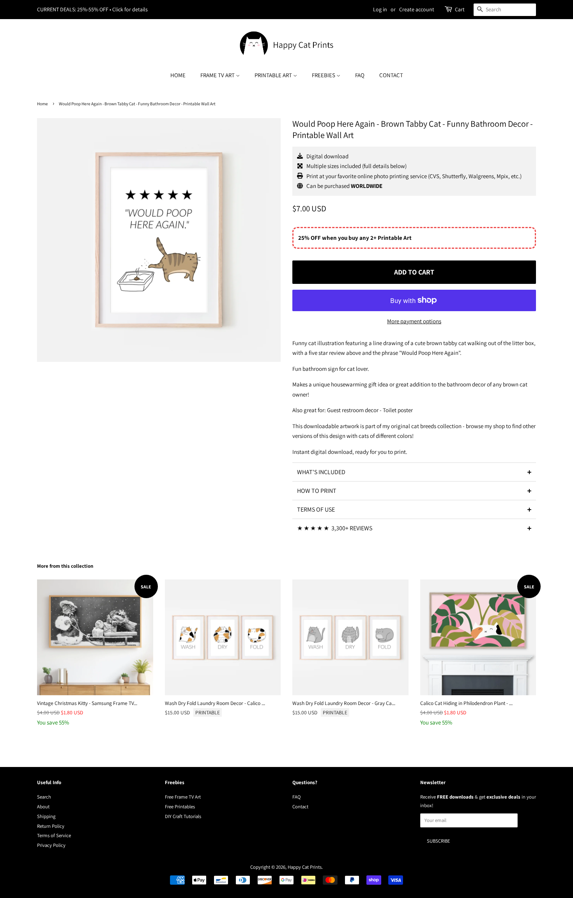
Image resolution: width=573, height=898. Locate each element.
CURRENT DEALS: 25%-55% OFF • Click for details (92, 9)
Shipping (46, 816)
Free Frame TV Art (183, 796)
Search (44, 796)
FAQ (359, 75)
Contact (391, 75)
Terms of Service (54, 835)
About (43, 806)
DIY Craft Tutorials (183, 816)
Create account (416, 9)
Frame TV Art (218, 75)
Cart (460, 9)
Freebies (324, 75)
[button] (414, 471)
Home (178, 75)
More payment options (414, 321)
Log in (380, 9)
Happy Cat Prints (305, 867)
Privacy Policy (51, 845)
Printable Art (274, 75)
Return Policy (50, 826)
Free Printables (180, 806)
